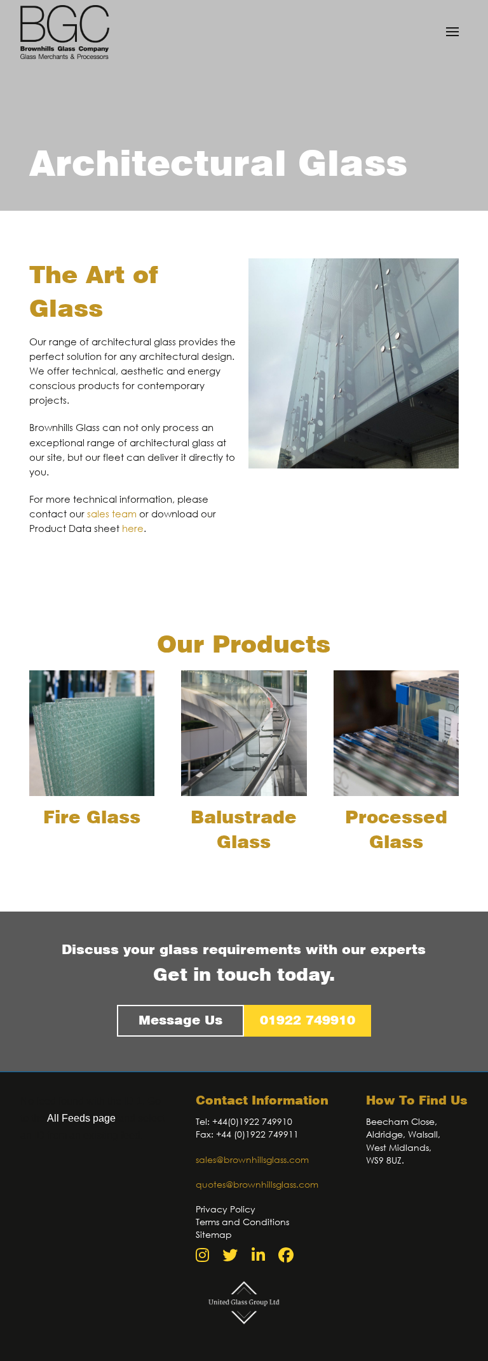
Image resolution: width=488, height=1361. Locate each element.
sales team (112, 513)
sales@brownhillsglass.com (252, 1159)
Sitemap (214, 1234)
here (133, 528)
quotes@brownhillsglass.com (257, 1184)
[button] (452, 32)
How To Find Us (417, 1100)
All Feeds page (81, 1118)
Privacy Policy (225, 1209)
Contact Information (262, 1100)
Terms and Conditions (242, 1221)
